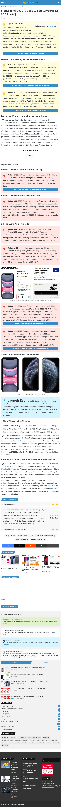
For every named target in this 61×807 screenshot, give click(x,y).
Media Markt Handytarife (26, 536)
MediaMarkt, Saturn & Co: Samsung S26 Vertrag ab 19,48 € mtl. (28, 667)
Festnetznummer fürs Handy (34, 737)
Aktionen (5, 711)
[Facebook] (8, 546)
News (4, 724)
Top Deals (16, 662)
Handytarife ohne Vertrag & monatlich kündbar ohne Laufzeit (15, 780)
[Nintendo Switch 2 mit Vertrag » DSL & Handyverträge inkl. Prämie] (5, 691)
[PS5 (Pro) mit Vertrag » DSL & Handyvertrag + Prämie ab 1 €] (5, 697)
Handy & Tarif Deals (8, 726)
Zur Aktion (6, 644)
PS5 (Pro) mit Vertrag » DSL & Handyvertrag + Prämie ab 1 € (27, 696)
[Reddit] (30, 546)
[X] (19, 546)
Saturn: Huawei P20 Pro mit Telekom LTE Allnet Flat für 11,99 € (50, 568)
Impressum (14, 804)
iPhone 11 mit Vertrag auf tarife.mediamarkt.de (30, 323)
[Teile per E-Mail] (41, 546)
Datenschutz (21, 804)
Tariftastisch (56, 742)
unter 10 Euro (5, 745)
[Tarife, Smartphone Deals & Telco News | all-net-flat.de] (30, 2)
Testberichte (6, 716)
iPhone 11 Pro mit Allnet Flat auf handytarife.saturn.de (30, 348)
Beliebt (45, 662)
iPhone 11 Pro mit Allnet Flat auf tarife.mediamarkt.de (30, 189)
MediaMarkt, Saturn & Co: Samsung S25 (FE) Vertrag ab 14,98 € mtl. (9, 568)
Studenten (49, 742)
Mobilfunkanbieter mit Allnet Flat (12, 708)
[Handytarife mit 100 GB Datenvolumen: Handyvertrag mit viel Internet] (5, 764)
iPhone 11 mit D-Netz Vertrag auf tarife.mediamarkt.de (30, 85)
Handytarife (5, 714)
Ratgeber (5, 719)
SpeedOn (42, 742)
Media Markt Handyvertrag (46, 536)
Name (3, 599)
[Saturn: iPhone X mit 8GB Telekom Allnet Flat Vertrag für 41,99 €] (30, 560)
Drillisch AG (12, 737)
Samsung (4, 742)
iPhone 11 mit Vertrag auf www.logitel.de (30, 53)
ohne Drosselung (40, 740)
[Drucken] (53, 546)
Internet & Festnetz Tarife (10, 721)
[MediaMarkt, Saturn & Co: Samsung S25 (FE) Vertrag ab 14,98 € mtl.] (10, 560)
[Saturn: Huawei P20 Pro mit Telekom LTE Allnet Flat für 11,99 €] (51, 560)
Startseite (5, 7)
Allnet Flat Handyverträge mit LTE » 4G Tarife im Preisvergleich (15, 791)
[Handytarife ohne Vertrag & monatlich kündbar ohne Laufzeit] (5, 779)
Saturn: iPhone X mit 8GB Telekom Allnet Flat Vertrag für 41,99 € (30, 569)
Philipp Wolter (5, 18)
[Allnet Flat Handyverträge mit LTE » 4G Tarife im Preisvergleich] (5, 790)
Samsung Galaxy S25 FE (27, 621)
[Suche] (59, 3)
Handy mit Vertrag (16, 7)
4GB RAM (29, 444)
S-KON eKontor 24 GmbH (52, 740)
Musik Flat (32, 740)
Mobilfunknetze (7, 729)
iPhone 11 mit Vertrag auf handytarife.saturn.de (30, 110)
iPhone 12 (27, 515)
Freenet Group (46, 737)
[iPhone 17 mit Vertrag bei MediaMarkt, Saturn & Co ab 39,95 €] (5, 677)
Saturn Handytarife (22, 539)
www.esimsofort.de (48, 787)
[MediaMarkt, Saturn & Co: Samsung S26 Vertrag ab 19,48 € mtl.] (5, 670)
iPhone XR (53, 489)
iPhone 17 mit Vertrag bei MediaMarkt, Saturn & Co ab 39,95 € (27, 674)
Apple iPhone (11, 536)
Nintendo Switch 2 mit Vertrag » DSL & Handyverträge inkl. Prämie (29, 688)
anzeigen (52, 26)
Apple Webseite (19, 441)
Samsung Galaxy (12, 742)
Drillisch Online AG (22, 737)
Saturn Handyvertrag (38, 539)
